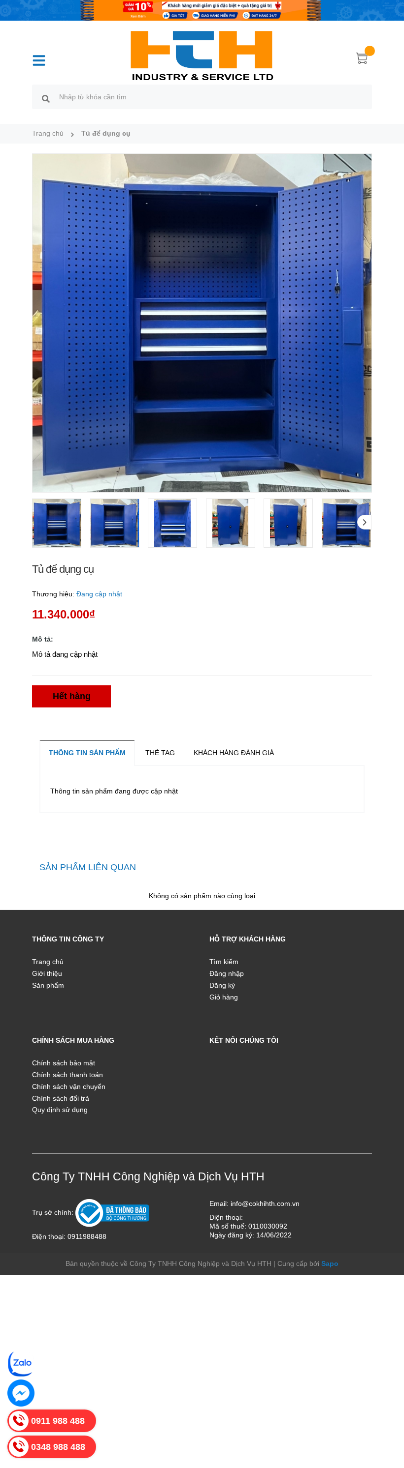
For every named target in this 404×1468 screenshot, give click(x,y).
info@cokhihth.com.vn (265, 1203)
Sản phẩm (48, 985)
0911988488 (86, 1236)
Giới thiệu (47, 973)
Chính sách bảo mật (63, 1063)
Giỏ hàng (223, 997)
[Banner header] (202, 10)
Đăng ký (222, 985)
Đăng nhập (226, 973)
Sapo (329, 1263)
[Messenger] (20, 1393)
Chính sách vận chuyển (68, 1086)
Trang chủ (48, 962)
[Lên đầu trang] (384, 1416)
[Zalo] (20, 1363)
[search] (46, 98)
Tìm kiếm (223, 962)
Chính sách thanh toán (67, 1075)
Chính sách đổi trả (60, 1098)
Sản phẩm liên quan (87, 867)
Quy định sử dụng (60, 1110)
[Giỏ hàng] (362, 60)
